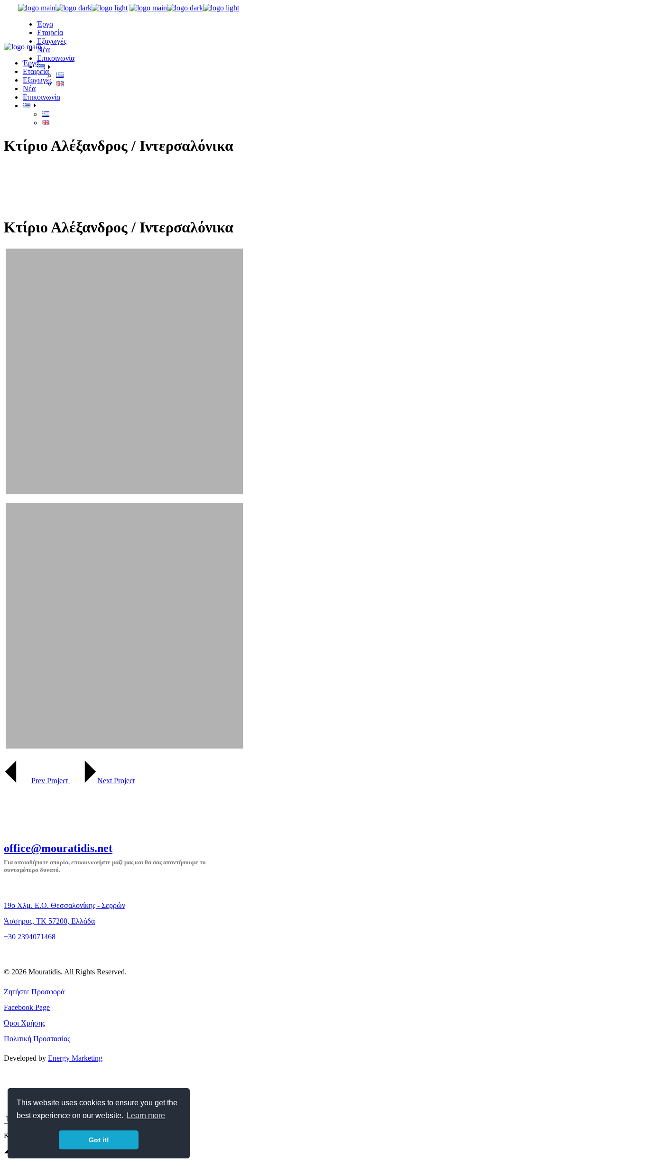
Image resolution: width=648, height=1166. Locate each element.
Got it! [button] (99, 1140)
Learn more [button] (146, 1115)
